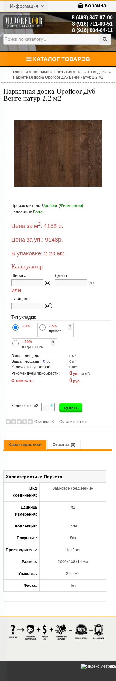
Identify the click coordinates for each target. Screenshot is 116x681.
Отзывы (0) (64, 444)
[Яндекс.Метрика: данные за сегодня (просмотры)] (98, 666)
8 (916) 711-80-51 (92, 24)
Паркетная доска (92, 72)
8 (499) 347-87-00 (92, 17)
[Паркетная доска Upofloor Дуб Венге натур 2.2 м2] (58, 154)
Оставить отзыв (73, 421)
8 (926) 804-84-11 (92, 30)
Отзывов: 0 (44, 421)
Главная (20, 72)
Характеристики (25, 444)
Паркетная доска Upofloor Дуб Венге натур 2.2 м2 (58, 77)
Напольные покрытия (52, 72)
